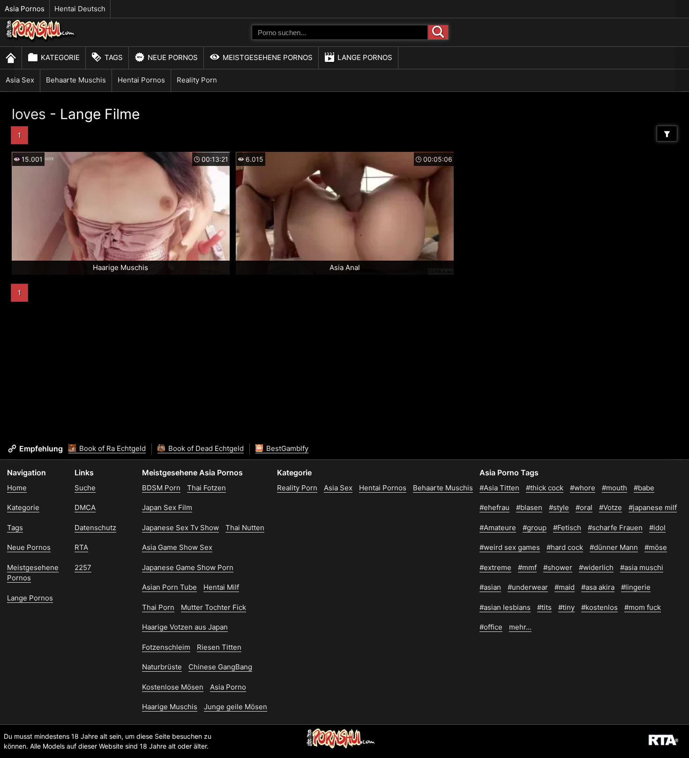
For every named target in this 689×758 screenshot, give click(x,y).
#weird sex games (509, 547)
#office (490, 627)
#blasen (529, 507)
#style (559, 507)
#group (535, 527)
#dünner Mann (614, 547)
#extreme (495, 567)
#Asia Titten (499, 487)
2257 (83, 567)
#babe (644, 487)
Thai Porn (158, 607)
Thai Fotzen (206, 487)
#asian (490, 587)
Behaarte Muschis (76, 79)
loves (29, 113)
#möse (655, 547)
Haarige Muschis (169, 706)
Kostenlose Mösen (172, 687)
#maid (564, 587)
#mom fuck (642, 607)
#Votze (610, 507)
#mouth (614, 487)
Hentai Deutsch (79, 8)
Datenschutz (95, 527)
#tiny (566, 607)
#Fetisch (567, 527)
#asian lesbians (505, 607)
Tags (114, 57)
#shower (557, 567)
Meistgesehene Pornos (268, 57)
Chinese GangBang (220, 666)
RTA (81, 547)
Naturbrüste (162, 666)
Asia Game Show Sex (177, 547)
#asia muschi (641, 567)
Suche (85, 487)
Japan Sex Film (167, 507)
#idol (657, 527)
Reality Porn (197, 79)
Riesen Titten (219, 647)
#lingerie (636, 587)
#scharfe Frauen (615, 527)
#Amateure (497, 527)
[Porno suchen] (438, 32)
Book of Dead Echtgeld (205, 448)
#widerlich (596, 567)
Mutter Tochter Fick (213, 607)
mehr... (520, 627)
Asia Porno (228, 687)
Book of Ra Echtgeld (111, 448)
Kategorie (60, 57)
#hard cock (565, 547)
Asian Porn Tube (169, 587)
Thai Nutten (244, 527)
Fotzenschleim (166, 647)
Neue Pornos (173, 57)
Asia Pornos (25, 8)
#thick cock (544, 487)
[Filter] (667, 134)
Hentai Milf (221, 587)
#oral (584, 507)
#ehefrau (494, 507)
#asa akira (597, 587)
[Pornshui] (41, 40)
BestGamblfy (286, 448)
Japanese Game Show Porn (187, 567)
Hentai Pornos (141, 79)
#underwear (528, 587)
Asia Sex (20, 79)
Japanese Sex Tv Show (180, 527)
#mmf (527, 567)
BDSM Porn (161, 487)
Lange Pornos (364, 57)
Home (17, 487)
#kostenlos (599, 607)
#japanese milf (653, 507)
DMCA (85, 507)
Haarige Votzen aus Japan (185, 627)
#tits (544, 607)
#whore (582, 487)
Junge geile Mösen (235, 706)
